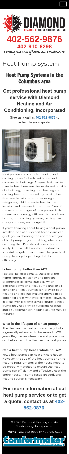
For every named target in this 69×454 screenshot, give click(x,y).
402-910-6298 (52, 431)
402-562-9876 (45, 117)
